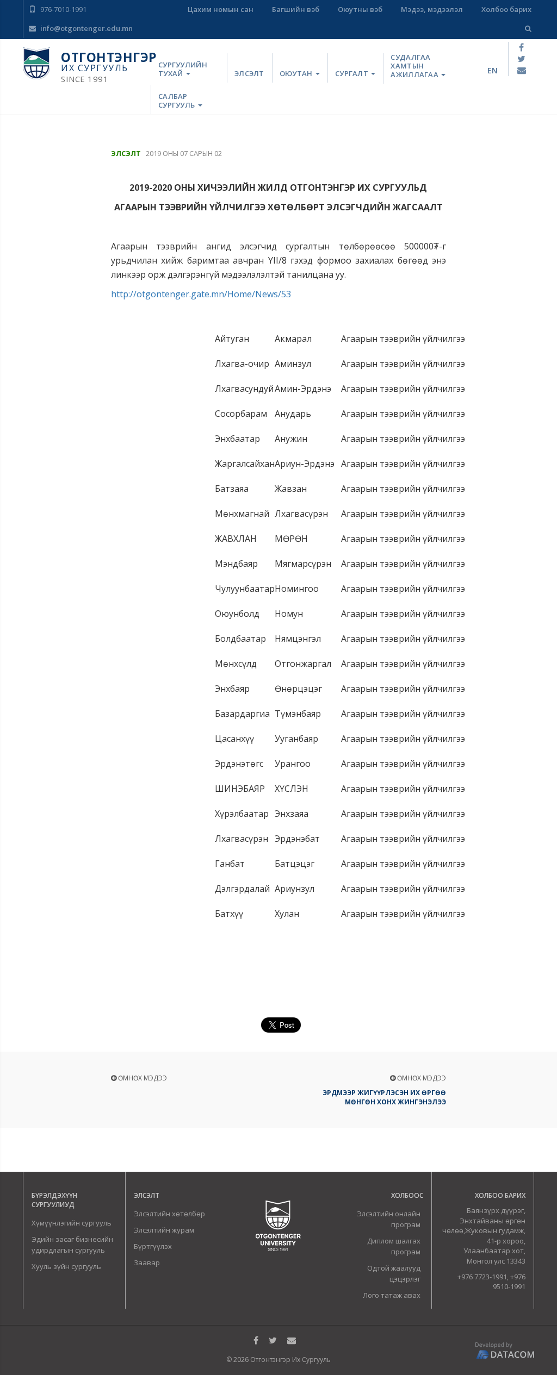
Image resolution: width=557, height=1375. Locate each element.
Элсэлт (249, 73)
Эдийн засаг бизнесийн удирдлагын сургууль (72, 1244)
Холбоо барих (506, 9)
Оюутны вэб (360, 9)
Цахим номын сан (220, 9)
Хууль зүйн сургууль (66, 1266)
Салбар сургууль (177, 100)
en (492, 70)
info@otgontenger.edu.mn (86, 28)
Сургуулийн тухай (182, 69)
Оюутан (297, 73)
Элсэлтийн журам (164, 1230)
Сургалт (352, 73)
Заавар (147, 1262)
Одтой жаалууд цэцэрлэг (393, 1273)
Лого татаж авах (391, 1295)
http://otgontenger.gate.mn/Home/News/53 (201, 294)
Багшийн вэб (295, 9)
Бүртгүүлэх (153, 1246)
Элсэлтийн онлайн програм (388, 1219)
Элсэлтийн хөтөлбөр (169, 1213)
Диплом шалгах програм (393, 1246)
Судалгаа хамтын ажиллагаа (415, 66)
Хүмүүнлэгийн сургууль (72, 1223)
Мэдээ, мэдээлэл (432, 9)
